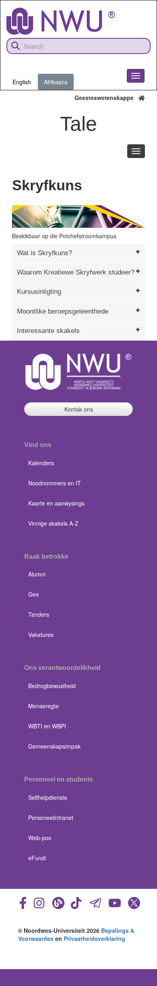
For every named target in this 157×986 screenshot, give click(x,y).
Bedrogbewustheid (52, 686)
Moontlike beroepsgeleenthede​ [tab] (62, 311)
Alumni (36, 574)
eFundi (37, 858)
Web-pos (39, 838)
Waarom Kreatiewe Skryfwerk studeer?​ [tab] (75, 272)
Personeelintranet (50, 817)
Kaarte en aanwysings (56, 503)
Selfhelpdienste (47, 797)
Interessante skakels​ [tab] (48, 331)
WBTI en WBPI (47, 726)
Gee (33, 594)
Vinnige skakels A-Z (53, 523)
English (21, 82)
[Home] (60, 21)
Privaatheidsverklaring (94, 938)
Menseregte (43, 706)
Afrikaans (56, 82)
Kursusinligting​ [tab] (39, 291)
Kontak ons (78, 409)
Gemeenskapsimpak (54, 746)
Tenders (38, 614)
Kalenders (41, 463)
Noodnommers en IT (54, 483)
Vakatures (41, 634)
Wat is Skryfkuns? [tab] (44, 253)
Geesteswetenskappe (106, 98)
